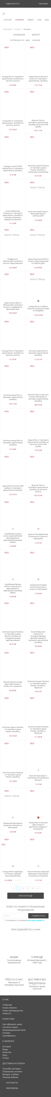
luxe (39, 20)
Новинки (27, 29)
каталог (8, 20)
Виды (5, 1049)
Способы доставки (11, 1068)
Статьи (5, 1058)
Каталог (18, 29)
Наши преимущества (12, 1010)
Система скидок (10, 1027)
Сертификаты (8, 1035)
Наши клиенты (9, 1007)
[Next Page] (38, 888)
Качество (6, 1052)
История (6, 1046)
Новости (6, 1013)
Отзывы (6, 1033)
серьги (30, 20)
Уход (4, 1055)
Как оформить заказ (12, 1024)
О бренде (7, 1005)
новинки (19, 20)
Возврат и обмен (10, 1074)
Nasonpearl (7, 29)
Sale (47, 20)
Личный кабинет (10, 1077)
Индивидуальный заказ (14, 1030)
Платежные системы (12, 1071)
